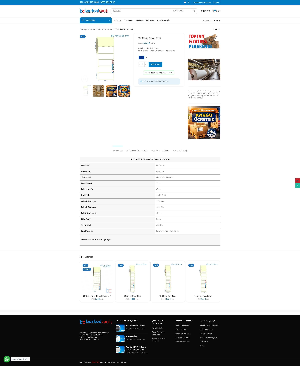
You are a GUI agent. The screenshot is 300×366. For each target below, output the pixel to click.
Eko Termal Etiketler (105, 29)
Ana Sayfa (83, 29)
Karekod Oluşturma (183, 342)
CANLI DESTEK (206, 20)
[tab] (118, 149)
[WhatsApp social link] (188, 2)
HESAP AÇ (217, 20)
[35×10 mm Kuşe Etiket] (132, 278)
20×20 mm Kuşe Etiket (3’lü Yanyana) (97, 296)
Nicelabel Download (183, 338)
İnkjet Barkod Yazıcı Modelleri (159, 340)
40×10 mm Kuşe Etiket (167, 296)
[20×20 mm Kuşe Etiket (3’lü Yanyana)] (97, 278)
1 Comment (141, 329)
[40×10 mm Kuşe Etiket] (167, 278)
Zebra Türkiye (181, 330)
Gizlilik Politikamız (206, 330)
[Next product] (218, 29)
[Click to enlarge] (84, 79)
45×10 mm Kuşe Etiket (202, 296)
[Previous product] (213, 29)
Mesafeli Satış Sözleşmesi (209, 325)
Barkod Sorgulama (182, 325)
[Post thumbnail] (120, 328)
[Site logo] (94, 11)
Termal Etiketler (157, 328)
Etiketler (93, 29)
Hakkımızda (204, 342)
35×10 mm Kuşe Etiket (132, 296)
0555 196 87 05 (108, 2)
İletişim (202, 346)
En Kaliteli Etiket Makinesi (135, 326)
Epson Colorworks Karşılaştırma (158, 333)
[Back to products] (216, 29)
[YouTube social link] (185, 2)
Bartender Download (183, 334)
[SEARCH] (194, 11)
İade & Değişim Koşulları (208, 338)
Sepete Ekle (155, 64)
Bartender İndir (132, 336)
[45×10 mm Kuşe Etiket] (203, 278)
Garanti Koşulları (206, 334)
